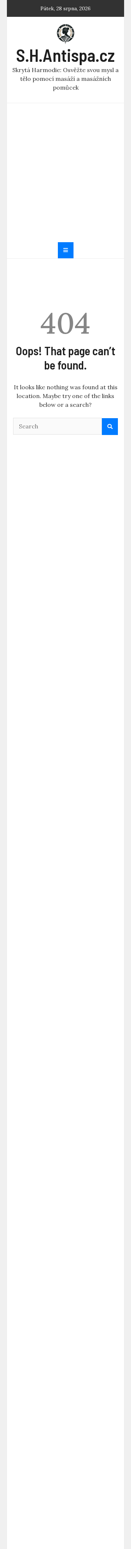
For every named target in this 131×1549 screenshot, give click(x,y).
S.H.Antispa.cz (65, 54)
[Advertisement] (65, 173)
